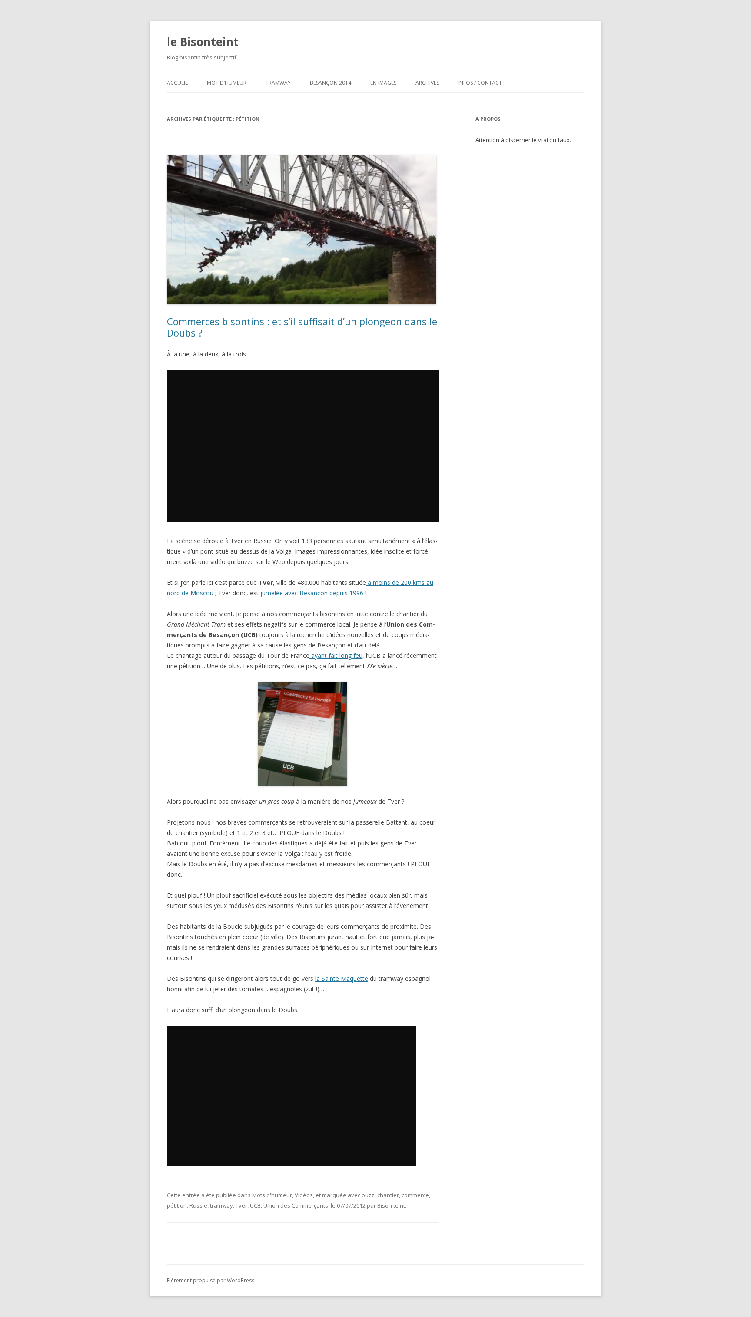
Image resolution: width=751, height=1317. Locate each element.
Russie (198, 1205)
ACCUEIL (177, 82)
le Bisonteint (203, 42)
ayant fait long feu (335, 655)
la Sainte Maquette (341, 978)
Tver (241, 1205)
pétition (177, 1205)
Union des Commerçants (295, 1205)
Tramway (278, 82)
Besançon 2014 (330, 82)
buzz (368, 1195)
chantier (388, 1195)
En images (383, 82)
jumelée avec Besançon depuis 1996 (312, 593)
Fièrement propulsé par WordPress (210, 1280)
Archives (427, 82)
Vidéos (304, 1195)
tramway (221, 1205)
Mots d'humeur (272, 1195)
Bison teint (391, 1205)
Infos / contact (480, 82)
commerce (415, 1195)
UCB (255, 1205)
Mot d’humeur (226, 82)
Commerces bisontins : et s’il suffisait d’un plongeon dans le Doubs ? (302, 327)
